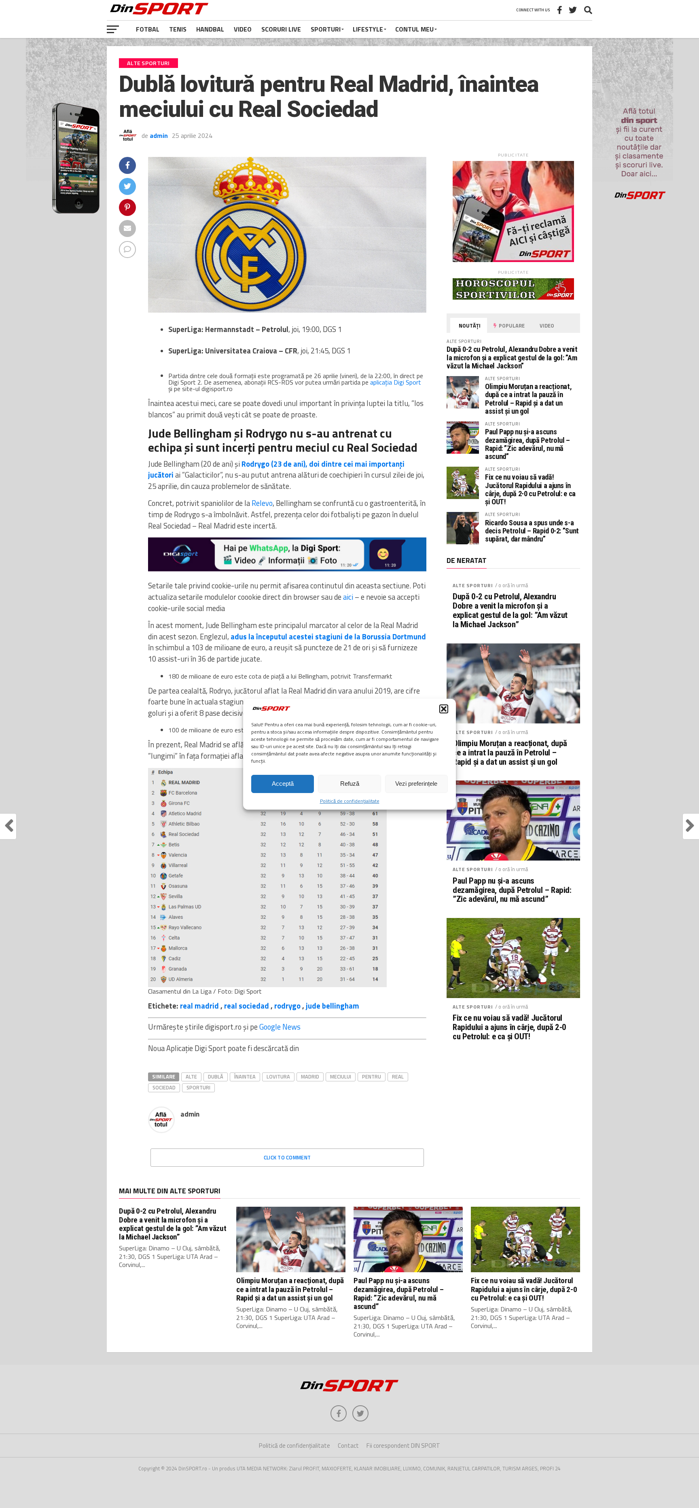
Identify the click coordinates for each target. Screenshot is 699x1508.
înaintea (245, 1076)
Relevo (262, 503)
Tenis (177, 29)
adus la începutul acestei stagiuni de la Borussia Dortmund (328, 636)
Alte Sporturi (473, 585)
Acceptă (283, 783)
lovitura (278, 1076)
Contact (348, 1445)
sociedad (164, 1087)
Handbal (210, 29)
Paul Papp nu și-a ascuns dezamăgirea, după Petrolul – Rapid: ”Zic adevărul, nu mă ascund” (527, 444)
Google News (280, 1026)
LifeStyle (368, 29)
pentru (371, 1076)
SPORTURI (326, 29)
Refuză (349, 783)
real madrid (199, 1005)
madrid (310, 1076)
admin (159, 135)
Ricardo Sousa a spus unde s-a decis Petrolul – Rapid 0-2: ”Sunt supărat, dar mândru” (532, 530)
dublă (215, 1076)
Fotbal (147, 29)
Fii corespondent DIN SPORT (403, 1445)
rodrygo (287, 1005)
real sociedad (246, 1005)
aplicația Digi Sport (395, 382)
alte (191, 1076)
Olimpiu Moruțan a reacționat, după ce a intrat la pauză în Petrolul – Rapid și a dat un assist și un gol (528, 398)
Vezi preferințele (416, 783)
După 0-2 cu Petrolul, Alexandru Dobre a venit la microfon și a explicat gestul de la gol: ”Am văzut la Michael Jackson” (512, 357)
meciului (340, 1076)
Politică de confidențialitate (349, 801)
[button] (444, 709)
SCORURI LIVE (281, 29)
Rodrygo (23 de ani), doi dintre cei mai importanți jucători (276, 469)
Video (243, 29)
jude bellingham (332, 1005)
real (398, 1076)
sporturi (198, 1087)
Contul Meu (414, 29)
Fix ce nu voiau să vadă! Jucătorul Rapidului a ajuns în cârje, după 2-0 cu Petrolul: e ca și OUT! (530, 489)
